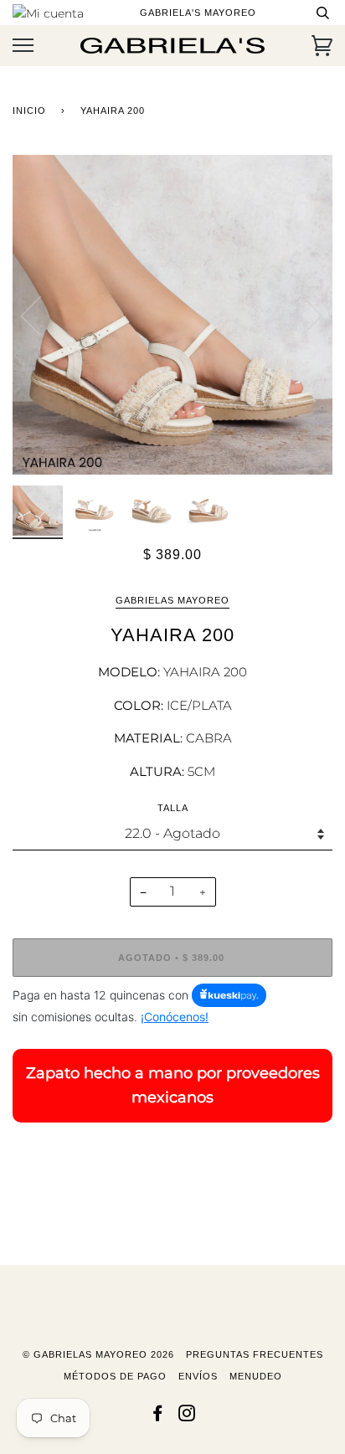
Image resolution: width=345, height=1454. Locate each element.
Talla (172, 808)
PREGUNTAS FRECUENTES (254, 1354)
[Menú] (23, 45)
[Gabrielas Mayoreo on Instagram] (187, 1416)
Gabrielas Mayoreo (172, 600)
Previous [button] (41, 315)
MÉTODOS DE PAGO (115, 1376)
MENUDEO (255, 1376)
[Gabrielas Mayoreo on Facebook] (158, 1416)
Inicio (29, 110)
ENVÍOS (198, 1376)
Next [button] (301, 315)
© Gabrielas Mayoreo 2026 (98, 1354)
